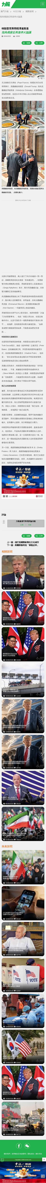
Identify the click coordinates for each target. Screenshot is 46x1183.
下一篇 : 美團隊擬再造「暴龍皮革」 (23, 545)
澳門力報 (5, 11)
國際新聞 (30, 11)
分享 (41, 43)
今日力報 (17, 11)
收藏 (28, 43)
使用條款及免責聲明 (19, 1154)
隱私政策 (31, 1154)
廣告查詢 (39, 1154)
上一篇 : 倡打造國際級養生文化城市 (23, 542)
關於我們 (7, 1154)
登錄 (29, 525)
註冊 (21, 525)
